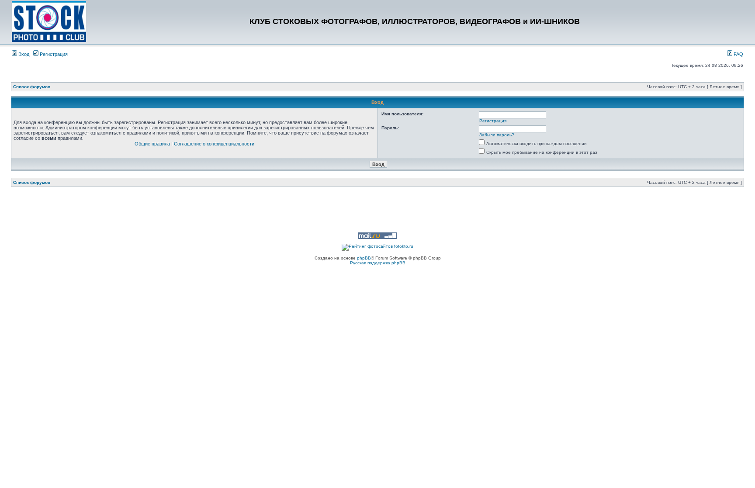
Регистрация (53, 54)
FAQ (737, 54)
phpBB (364, 258)
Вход (23, 54)
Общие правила (152, 143)
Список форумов (31, 86)
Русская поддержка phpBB (377, 262)
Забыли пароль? (496, 134)
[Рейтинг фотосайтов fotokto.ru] (377, 246)
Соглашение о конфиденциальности (214, 143)
